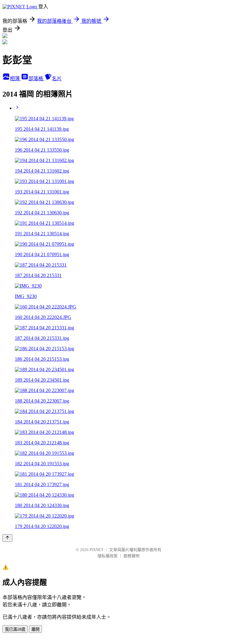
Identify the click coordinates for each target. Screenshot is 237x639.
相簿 (15, 78)
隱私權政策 (108, 556)
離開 (35, 629)
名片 (57, 78)
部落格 (36, 78)
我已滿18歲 (15, 629)
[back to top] (7, 538)
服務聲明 (131, 556)
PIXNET (96, 549)
